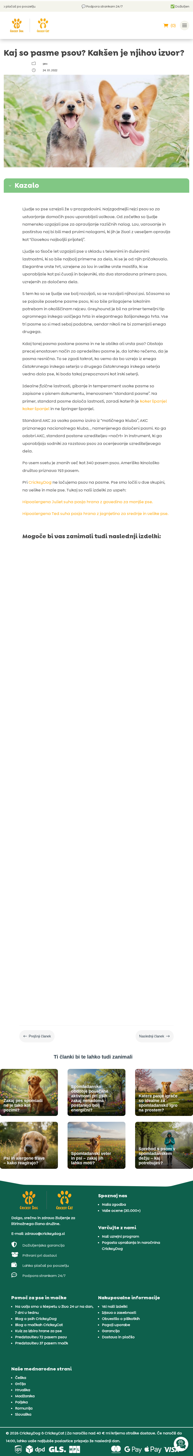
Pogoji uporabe (116, 1324)
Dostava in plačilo (118, 1336)
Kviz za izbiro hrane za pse (38, 1330)
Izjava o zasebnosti (119, 1312)
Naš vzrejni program (120, 1236)
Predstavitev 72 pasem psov (41, 1336)
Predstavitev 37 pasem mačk (41, 1343)
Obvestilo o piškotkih (121, 1318)
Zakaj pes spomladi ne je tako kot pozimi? (79, 646)
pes (45, 64)
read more (37, 671)
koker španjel (153, 401)
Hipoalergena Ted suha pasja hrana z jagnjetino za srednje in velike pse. (95, 513)
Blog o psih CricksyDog (36, 1318)
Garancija (111, 1330)
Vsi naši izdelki (114, 1306)
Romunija (23, 1408)
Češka (20, 1377)
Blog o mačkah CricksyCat (39, 1324)
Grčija (20, 1383)
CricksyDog (40, 482)
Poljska (21, 1402)
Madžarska (25, 1395)
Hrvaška (22, 1389)
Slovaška (23, 1414)
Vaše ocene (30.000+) (121, 1210)
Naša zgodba (114, 1204)
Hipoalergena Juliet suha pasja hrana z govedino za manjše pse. (87, 502)
